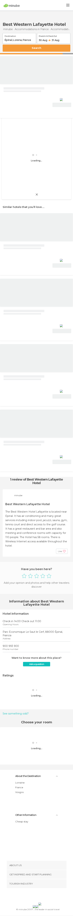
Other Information (25, 815)
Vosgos (19, 792)
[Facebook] (31, 896)
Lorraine (20, 782)
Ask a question (36, 664)
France (19, 787)
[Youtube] (44, 896)
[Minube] (12, 5)
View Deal (62, 105)
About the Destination (28, 776)
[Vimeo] (40, 896)
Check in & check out (48, 35)
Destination (10, 35)
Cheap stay (21, 821)
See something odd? (16, 713)
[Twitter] (35, 896)
